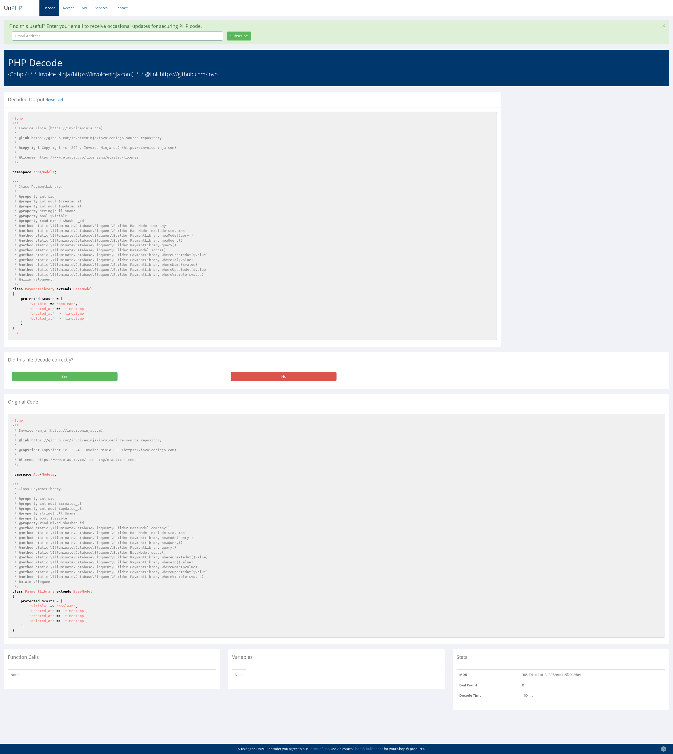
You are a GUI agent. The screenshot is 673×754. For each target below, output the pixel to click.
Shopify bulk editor (368, 748)
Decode (49, 8)
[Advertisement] (553, 128)
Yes (65, 376)
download (54, 100)
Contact (121, 8)
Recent (68, 8)
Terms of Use (319, 748)
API (84, 8)
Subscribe (239, 35)
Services (101, 8)
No (283, 376)
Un (13, 8)
